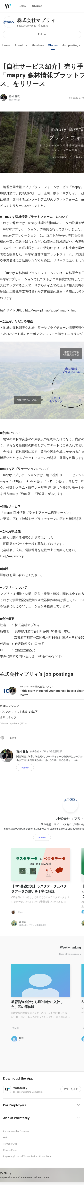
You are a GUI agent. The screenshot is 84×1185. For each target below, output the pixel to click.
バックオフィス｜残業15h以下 (19, 711)
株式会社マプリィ (36, 20)
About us (21, 45)
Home (6, 45)
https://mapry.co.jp (26, 25)
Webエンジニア (9, 706)
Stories (53, 45)
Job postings (71, 45)
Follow (42, 34)
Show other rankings (69, 953)
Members (38, 45)
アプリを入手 (71, 1089)
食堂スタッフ (8, 717)
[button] (43, 1078)
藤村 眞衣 (14, 96)
